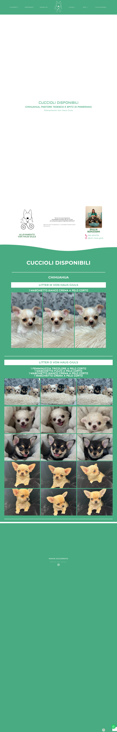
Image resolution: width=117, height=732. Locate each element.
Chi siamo (71, 7)
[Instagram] (58, 565)
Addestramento (29, 7)
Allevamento (13, 7)
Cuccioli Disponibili (100, 7)
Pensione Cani (44, 7)
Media (84, 7)
